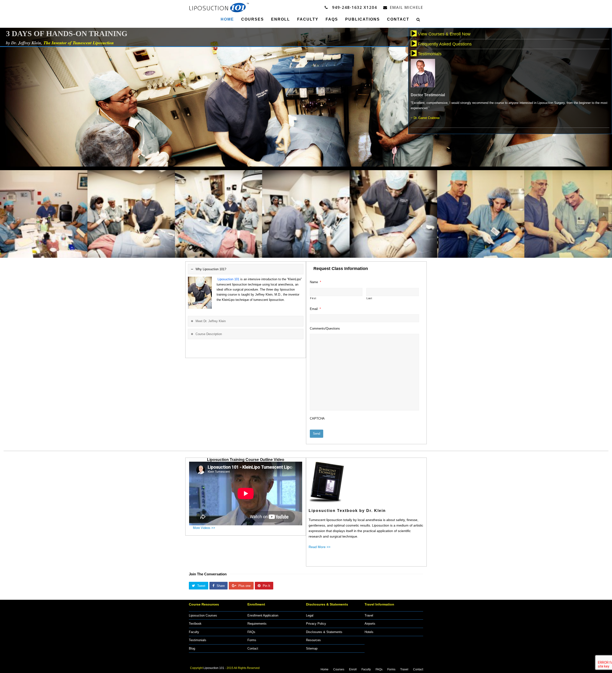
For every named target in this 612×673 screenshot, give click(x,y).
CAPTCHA (317, 418)
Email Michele (406, 7)
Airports (370, 623)
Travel (369, 615)
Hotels (369, 632)
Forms (251, 640)
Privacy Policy (316, 623)
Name (315, 282)
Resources (313, 640)
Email (315, 309)
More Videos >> (205, 528)
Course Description (209, 334)
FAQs (251, 632)
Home (324, 669)
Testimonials (430, 53)
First (313, 298)
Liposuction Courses (203, 615)
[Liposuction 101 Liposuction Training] (219, 7)
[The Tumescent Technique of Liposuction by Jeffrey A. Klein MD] (327, 500)
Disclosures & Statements (324, 632)
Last (369, 298)
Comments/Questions (325, 328)
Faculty (194, 632)
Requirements (257, 623)
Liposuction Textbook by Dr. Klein (347, 511)
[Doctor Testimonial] (423, 85)
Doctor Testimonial (428, 95)
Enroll (353, 669)
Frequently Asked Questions (445, 44)
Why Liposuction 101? (211, 269)
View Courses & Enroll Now (444, 34)
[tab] (245, 269)
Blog (192, 648)
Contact (252, 648)
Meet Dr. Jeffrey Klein (211, 321)
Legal (309, 615)
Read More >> (319, 547)
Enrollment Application (262, 615)
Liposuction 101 (213, 668)
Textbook (195, 623)
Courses (338, 669)
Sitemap (311, 648)
